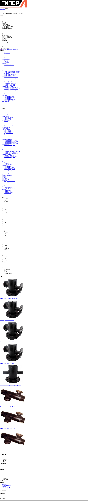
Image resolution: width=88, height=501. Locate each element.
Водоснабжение (7, 53)
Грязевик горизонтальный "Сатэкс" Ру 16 (7, 428)
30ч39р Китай (6, 198)
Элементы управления (8, 94)
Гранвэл (5, 251)
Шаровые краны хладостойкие (9, 99)
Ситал (5, 271)
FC (5, 211)
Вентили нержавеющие (8, 56)
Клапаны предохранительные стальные (11, 89)
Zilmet (5, 241)
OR (5, 226)
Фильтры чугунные (7, 105)
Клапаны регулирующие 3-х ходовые (10, 92)
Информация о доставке (6, 485)
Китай (5, 256)
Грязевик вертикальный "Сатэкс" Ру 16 (7, 341)
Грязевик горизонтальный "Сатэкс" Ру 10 (7, 406)
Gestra (5, 215)
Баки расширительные (6, 52)
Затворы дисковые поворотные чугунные (11, 72)
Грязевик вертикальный (8, 64)
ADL (5, 200)
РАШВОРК (6, 265)
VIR (5, 235)
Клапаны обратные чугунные (9, 85)
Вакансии (13, 49)
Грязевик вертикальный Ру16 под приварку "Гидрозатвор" (10, 385)
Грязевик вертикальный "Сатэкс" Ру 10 (7, 320)
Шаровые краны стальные (9, 98)
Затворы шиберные (5, 73)
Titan (5, 233)
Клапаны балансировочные (7, 76)
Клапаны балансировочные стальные (10, 79)
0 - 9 (3, 197)
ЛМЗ (5, 258)
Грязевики (4, 63)
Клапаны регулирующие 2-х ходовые (10, 91)
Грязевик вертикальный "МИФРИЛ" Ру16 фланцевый (9, 298)
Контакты (16, 49)
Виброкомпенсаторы (6, 59)
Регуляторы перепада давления (9, 93)
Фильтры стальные (7, 104)
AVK (5, 202)
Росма (5, 266)
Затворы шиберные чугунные (9, 75)
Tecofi (5, 230)
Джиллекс (6, 254)
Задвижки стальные (7, 68)
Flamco (5, 212)
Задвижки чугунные (8, 67)
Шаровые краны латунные (9, 96)
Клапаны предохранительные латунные (11, 87)
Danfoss (5, 209)
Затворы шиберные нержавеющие (10, 74)
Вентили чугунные (7, 58)
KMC (5, 220)
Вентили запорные (5, 55)
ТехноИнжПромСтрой (8, 273)
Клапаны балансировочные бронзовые (11, 77)
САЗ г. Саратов (7, 269)
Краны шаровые (5, 95)
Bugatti (5, 205)
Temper (5, 231)
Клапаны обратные (5, 80)
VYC (5, 236)
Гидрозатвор (6, 248)
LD (5, 222)
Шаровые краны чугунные (9, 100)
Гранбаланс (6, 250)
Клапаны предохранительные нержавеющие (12, 88)
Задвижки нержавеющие (8, 69)
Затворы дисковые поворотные (7, 70)
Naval (5, 224)
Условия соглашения (6, 487)
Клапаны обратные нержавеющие (10, 83)
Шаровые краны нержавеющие (9, 97)
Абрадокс (6, 243)
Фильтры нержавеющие (8, 103)
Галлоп (5, 247)
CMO (5, 207)
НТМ (5, 262)
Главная (1, 49)
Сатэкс (5, 270)
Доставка (9, 49)
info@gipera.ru (2, 9)
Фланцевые (6, 60)
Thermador (6, 232)
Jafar (5, 218)
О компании (5, 49)
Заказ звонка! (7, 11)
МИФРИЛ (6, 260)
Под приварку (6, 62)
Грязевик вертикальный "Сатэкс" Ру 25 (7, 363)
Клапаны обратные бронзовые (9, 81)
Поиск (2, 480)
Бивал (5, 245)
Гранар (5, 249)
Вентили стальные (7, 57)
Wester (5, 238)
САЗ (5, 268)
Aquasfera (6, 201)
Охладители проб (5, 101)
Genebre (5, 214)
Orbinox (5, 227)
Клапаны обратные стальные (9, 84)
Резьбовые (6, 61)
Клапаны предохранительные (7, 86)
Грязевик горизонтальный (9, 65)
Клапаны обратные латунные (9, 82)
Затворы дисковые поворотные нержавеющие (12, 71)
